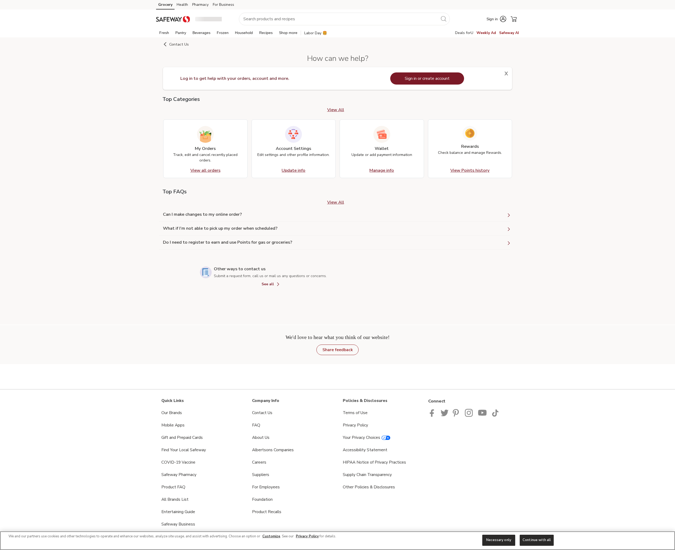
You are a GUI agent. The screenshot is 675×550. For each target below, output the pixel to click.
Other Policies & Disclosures (369, 487)
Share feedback (337, 350)
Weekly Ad (486, 32)
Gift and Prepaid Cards (182, 437)
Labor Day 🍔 (315, 33)
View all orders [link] (205, 170)
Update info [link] (293, 170)
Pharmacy (200, 4)
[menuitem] (164, 32)
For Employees (266, 487)
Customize (271, 536)
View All (335, 110)
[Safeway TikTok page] (495, 412)
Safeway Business (178, 524)
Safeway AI (509, 32)
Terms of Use (355, 412)
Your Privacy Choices (361, 437)
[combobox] (344, 19)
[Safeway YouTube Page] (482, 412)
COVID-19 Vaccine (178, 462)
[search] (443, 19)
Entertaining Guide (178, 511)
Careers (259, 462)
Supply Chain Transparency (367, 474)
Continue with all (537, 540)
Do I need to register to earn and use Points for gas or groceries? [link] (227, 242)
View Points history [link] (470, 170)
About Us (260, 437)
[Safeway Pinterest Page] (456, 412)
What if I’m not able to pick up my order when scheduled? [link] (220, 228)
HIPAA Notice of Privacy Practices (374, 462)
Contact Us (262, 412)
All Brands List (175, 499)
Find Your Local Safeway (183, 450)
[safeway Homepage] (173, 19)
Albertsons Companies (273, 450)
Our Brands (171, 412)
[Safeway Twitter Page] (444, 412)
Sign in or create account (427, 78)
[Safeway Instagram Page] (469, 412)
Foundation (262, 499)
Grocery (165, 4)
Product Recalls (266, 511)
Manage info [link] (381, 170)
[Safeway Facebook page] (433, 412)
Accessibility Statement (365, 450)
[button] (212, 19)
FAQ (256, 425)
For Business (223, 4)
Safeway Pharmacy (178, 474)
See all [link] (268, 284)
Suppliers (260, 474)
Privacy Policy (355, 425)
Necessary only (498, 540)
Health (182, 4)
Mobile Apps (173, 425)
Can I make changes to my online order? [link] (202, 214)
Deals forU (464, 32)
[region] (337, 540)
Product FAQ (173, 487)
